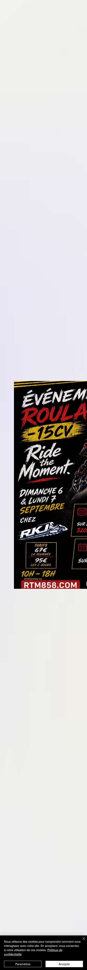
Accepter (64, 964)
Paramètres (22, 964)
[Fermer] (81, 941)
